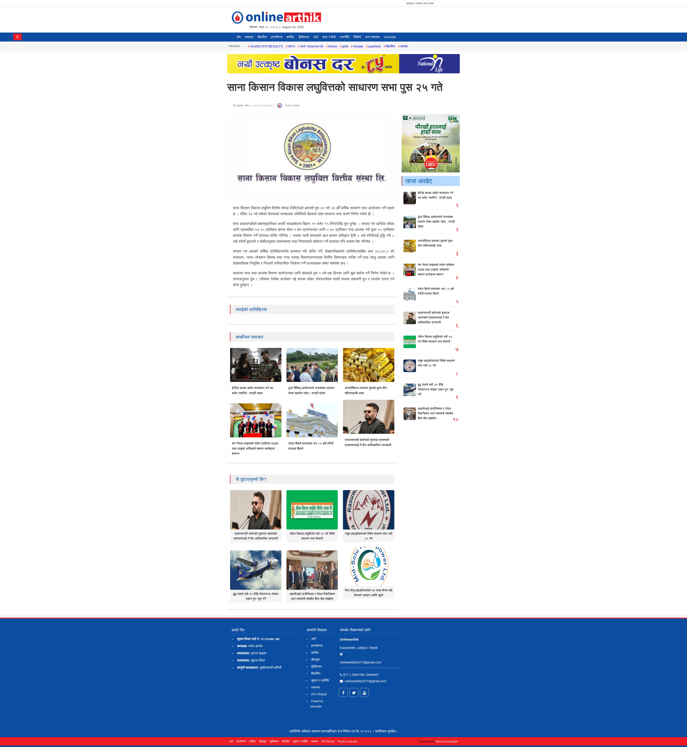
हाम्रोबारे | (410, 3)
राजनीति (344, 37)
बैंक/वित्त (262, 37)
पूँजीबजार (303, 37)
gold (345, 46)
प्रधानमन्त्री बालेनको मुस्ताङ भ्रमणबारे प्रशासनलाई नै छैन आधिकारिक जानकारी (433, 317)
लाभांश (404, 46)
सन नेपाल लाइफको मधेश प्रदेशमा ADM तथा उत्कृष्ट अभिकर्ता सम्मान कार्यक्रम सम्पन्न (255, 449)
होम (239, 37)
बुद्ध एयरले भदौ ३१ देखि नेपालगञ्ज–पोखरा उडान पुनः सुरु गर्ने (436, 389)
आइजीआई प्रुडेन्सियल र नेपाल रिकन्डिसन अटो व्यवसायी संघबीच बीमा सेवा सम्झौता (435, 413)
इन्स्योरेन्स (276, 37)
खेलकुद (315, 659)
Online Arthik (292, 105)
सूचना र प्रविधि (320, 680)
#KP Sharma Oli (311, 46)
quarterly (374, 46)
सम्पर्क (431, 3)
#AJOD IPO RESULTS (266, 46)
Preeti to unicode (316, 703)
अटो (315, 37)
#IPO (291, 46)
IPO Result (319, 694)
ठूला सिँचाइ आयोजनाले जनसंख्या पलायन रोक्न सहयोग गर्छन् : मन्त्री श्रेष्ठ (436, 221)
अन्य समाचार (372, 37)
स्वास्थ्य (315, 687)
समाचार (249, 37)
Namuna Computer (447, 741)
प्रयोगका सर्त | (421, 3)
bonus (332, 46)
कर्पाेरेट (290, 37)
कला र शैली (329, 37)
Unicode (390, 37)
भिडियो (357, 37)
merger (358, 46)
